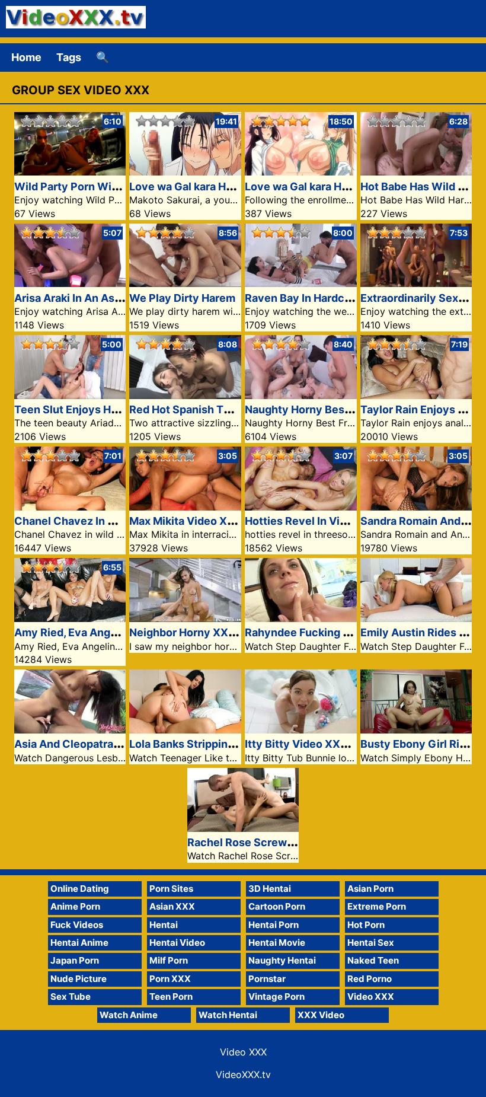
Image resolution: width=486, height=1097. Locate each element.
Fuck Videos (76, 924)
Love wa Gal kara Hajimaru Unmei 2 (218, 186)
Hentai (163, 924)
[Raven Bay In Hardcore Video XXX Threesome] (301, 283)
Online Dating (79, 888)
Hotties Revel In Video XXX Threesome (345, 521)
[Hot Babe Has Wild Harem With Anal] (416, 171)
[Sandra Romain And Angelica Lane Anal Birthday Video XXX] (416, 506)
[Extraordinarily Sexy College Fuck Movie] (416, 283)
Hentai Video (177, 942)
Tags (68, 57)
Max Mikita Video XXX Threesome (216, 521)
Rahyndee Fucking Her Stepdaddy (332, 632)
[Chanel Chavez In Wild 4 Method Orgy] (70, 506)
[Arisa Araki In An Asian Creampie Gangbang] (70, 283)
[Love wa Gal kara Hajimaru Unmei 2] (185, 171)
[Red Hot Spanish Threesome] (185, 395)
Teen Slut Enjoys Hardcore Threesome (113, 409)
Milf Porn (168, 960)
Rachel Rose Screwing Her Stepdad (278, 842)
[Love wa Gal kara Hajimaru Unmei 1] (301, 171)
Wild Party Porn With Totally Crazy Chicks (123, 186)
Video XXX (370, 996)
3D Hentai (269, 888)
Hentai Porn (273, 924)
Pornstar (267, 978)
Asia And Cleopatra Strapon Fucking (107, 744)
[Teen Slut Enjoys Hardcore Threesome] (70, 395)
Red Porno (369, 978)
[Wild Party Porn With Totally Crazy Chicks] (70, 171)
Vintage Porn (276, 996)
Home (26, 57)
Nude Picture (78, 978)
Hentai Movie (276, 942)
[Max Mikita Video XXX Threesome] (185, 506)
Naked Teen (373, 960)
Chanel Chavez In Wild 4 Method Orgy (112, 521)
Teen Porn (171, 996)
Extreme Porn (376, 906)
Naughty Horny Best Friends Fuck (331, 409)
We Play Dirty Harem (182, 298)
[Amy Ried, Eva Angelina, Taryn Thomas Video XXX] (70, 618)
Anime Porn (75, 906)
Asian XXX (172, 906)
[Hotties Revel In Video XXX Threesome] (301, 506)
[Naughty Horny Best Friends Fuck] (301, 395)
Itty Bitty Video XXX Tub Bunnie (326, 744)
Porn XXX (170, 978)
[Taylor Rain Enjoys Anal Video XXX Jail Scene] (416, 395)
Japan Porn (74, 960)
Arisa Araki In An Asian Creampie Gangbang (126, 298)
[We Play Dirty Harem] (185, 283)
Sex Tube (70, 996)
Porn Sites (171, 888)
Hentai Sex (370, 942)
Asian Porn (370, 888)
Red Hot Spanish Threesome (202, 409)
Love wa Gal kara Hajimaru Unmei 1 (334, 186)
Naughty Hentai (282, 960)
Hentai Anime (79, 942)
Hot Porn (366, 924)
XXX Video (321, 1015)
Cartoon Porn (276, 906)
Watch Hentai (228, 1015)
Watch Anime (129, 1015)
